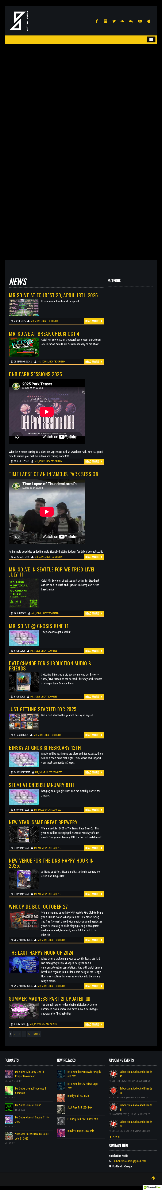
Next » (37, 1034)
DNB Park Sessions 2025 (35, 374)
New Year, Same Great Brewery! (44, 822)
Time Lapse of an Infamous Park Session (53, 474)
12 (29, 1034)
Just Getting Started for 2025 (42, 709)
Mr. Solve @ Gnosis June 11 (39, 626)
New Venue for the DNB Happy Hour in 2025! (51, 862)
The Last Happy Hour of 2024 (41, 952)
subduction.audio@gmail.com (130, 1161)
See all (116, 1137)
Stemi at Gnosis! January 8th (41, 784)
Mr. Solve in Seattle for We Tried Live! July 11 (51, 571)
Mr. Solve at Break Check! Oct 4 (44, 333)
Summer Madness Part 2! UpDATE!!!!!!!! (49, 998)
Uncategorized (49, 321)
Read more (92, 321)
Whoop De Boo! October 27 (38, 906)
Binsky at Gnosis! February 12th (45, 747)
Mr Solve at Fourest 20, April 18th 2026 (53, 295)
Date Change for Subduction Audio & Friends (50, 665)
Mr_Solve (35, 321)
